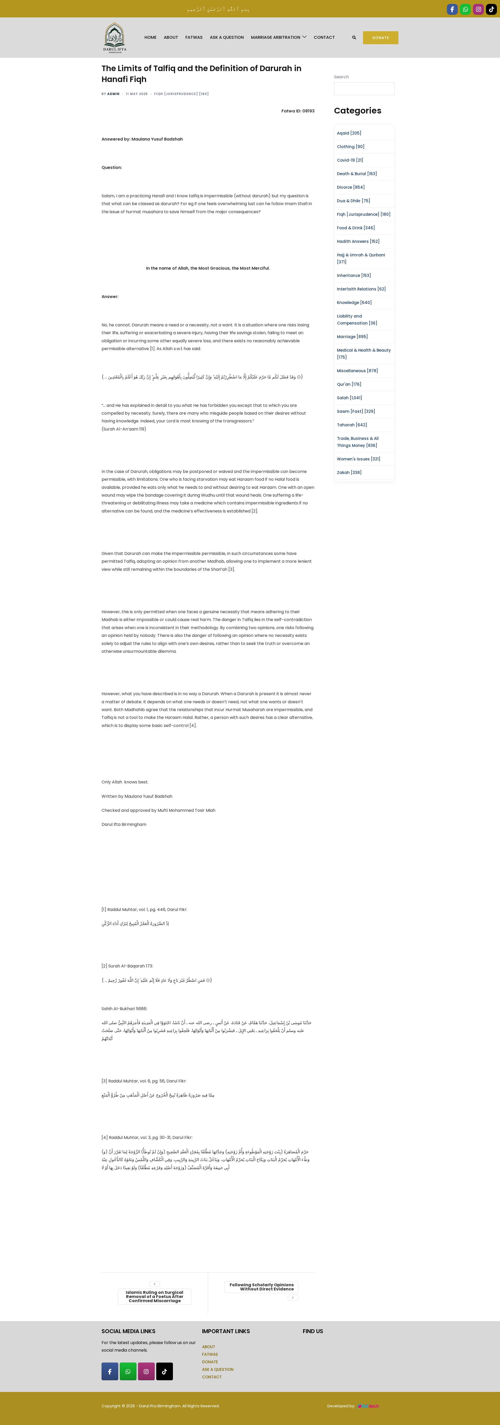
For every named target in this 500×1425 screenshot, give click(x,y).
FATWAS (194, 37)
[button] (354, 37)
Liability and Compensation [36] (357, 319)
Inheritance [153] (354, 275)
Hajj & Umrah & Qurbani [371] (361, 258)
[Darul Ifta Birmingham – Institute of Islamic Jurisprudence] (114, 37)
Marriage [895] (352, 336)
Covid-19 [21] (350, 160)
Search (341, 77)
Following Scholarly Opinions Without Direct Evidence (262, 1287)
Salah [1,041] (349, 398)
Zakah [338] (349, 472)
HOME (151, 37)
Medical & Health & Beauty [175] (364, 353)
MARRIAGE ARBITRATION (275, 37)
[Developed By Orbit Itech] (368, 1406)
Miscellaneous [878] (357, 370)
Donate (380, 37)
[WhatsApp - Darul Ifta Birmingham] (128, 1371)
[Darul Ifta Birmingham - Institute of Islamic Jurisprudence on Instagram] (146, 1371)
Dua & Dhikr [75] (353, 201)
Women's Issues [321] (358, 459)
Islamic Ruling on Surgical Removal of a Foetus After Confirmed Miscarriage (154, 1296)
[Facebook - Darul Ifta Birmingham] (110, 1371)
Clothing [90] (351, 146)
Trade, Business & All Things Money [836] (358, 442)
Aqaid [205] (349, 133)
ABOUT (171, 37)
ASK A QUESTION (227, 37)
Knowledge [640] (354, 302)
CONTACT (324, 37)
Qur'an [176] (349, 384)
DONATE (210, 1362)
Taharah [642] (352, 425)
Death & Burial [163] (357, 173)
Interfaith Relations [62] (361, 289)
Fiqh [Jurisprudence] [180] (181, 94)
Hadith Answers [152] (358, 241)
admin (113, 94)
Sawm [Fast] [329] (356, 411)
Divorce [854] (351, 187)
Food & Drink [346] (356, 228)
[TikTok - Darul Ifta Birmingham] (164, 1371)
